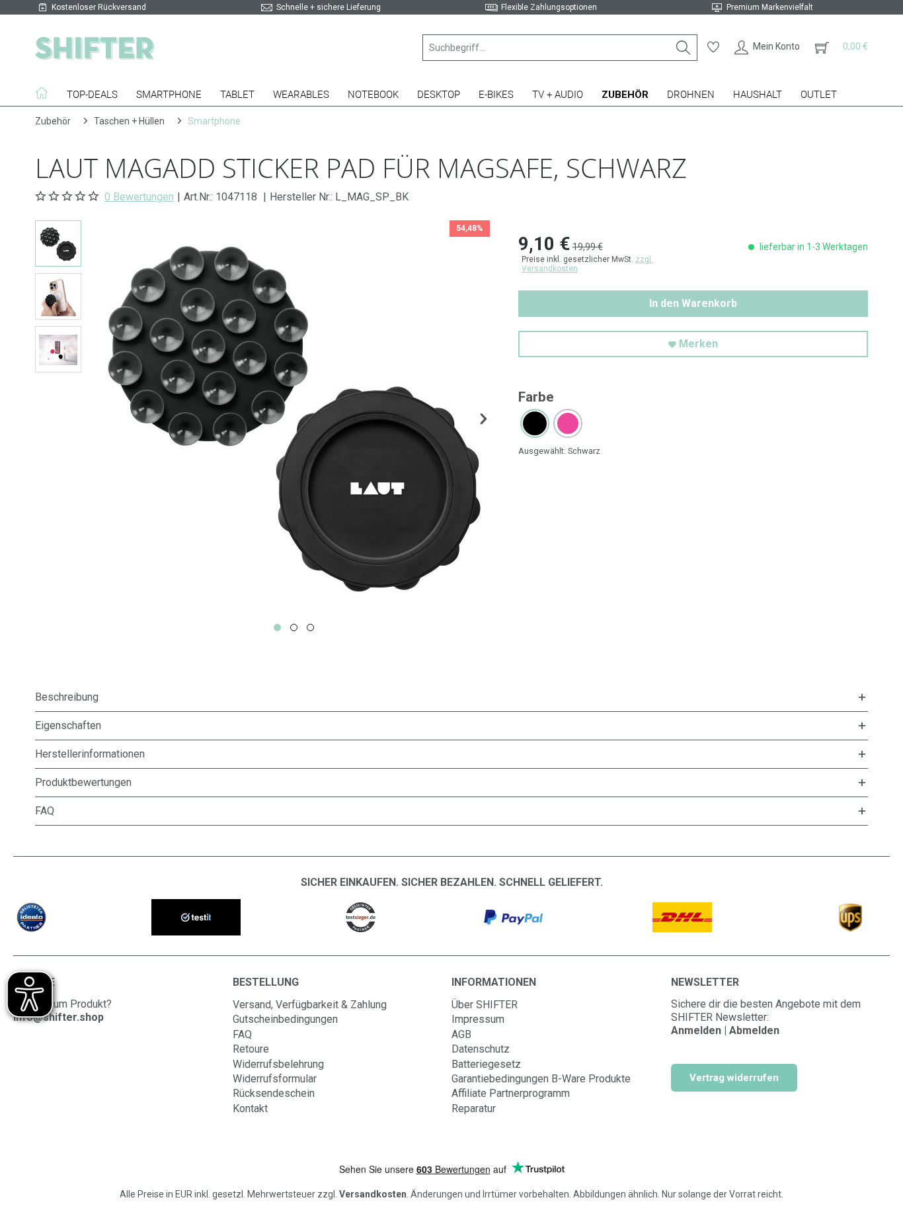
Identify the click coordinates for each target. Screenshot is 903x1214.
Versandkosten (373, 1194)
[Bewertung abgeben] (68, 196)
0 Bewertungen (139, 197)
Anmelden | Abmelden (725, 1030)
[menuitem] (559, 47)
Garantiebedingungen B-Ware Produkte (541, 1078)
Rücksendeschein (274, 1093)
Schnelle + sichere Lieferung (328, 7)
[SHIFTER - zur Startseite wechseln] (94, 47)
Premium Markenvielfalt (769, 7)
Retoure (251, 1049)
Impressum (477, 1019)
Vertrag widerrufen (734, 1078)
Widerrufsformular (275, 1078)
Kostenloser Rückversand (99, 7)
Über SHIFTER (484, 1004)
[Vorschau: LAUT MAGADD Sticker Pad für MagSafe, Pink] (58, 349)
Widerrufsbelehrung (278, 1064)
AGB (461, 1034)
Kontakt (250, 1108)
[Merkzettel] (713, 47)
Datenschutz (480, 1049)
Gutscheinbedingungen (285, 1019)
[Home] (46, 93)
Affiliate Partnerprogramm (510, 1093)
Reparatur (473, 1108)
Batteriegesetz (486, 1064)
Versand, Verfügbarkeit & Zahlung (310, 1004)
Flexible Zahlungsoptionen (549, 7)
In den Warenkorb (693, 303)
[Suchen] (683, 47)
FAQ (242, 1034)
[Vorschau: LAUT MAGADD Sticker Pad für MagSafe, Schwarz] (58, 243)
